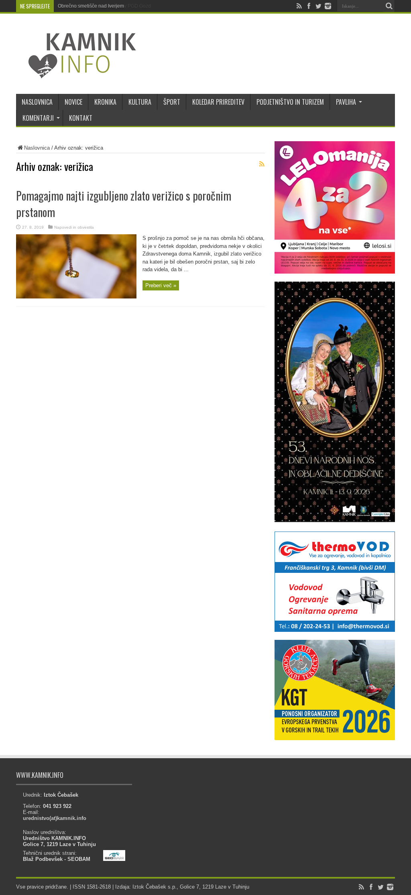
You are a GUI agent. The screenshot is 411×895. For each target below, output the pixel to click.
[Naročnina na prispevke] (261, 164)
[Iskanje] (389, 6)
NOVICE (73, 102)
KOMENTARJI (38, 118)
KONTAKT (80, 118)
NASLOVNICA (37, 102)
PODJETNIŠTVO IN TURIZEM (290, 102)
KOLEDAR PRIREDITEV (218, 102)
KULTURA (139, 102)
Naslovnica (37, 148)
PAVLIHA (346, 102)
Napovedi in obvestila (74, 227)
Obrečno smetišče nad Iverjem (91, 6)
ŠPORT (171, 102)
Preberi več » (160, 285)
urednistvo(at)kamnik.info (54, 818)
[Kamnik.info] (76, 73)
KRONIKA (105, 102)
